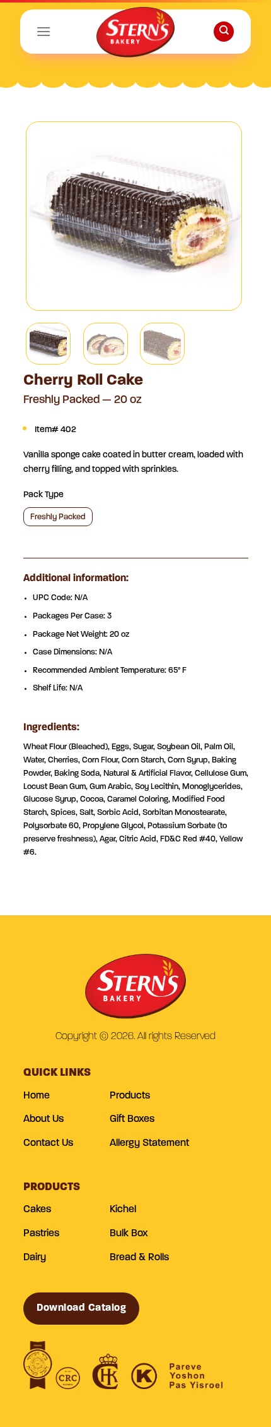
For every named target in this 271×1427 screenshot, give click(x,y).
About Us (43, 1119)
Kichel (123, 1210)
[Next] (221, 216)
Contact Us (48, 1143)
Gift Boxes (132, 1119)
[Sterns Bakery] (135, 34)
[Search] (224, 31)
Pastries (41, 1234)
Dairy (34, 1258)
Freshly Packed (58, 517)
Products (130, 1096)
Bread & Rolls (139, 1258)
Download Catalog (82, 1308)
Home (36, 1096)
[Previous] (46, 216)
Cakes (37, 1210)
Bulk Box (129, 1234)
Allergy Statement (149, 1143)
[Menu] (43, 31)
